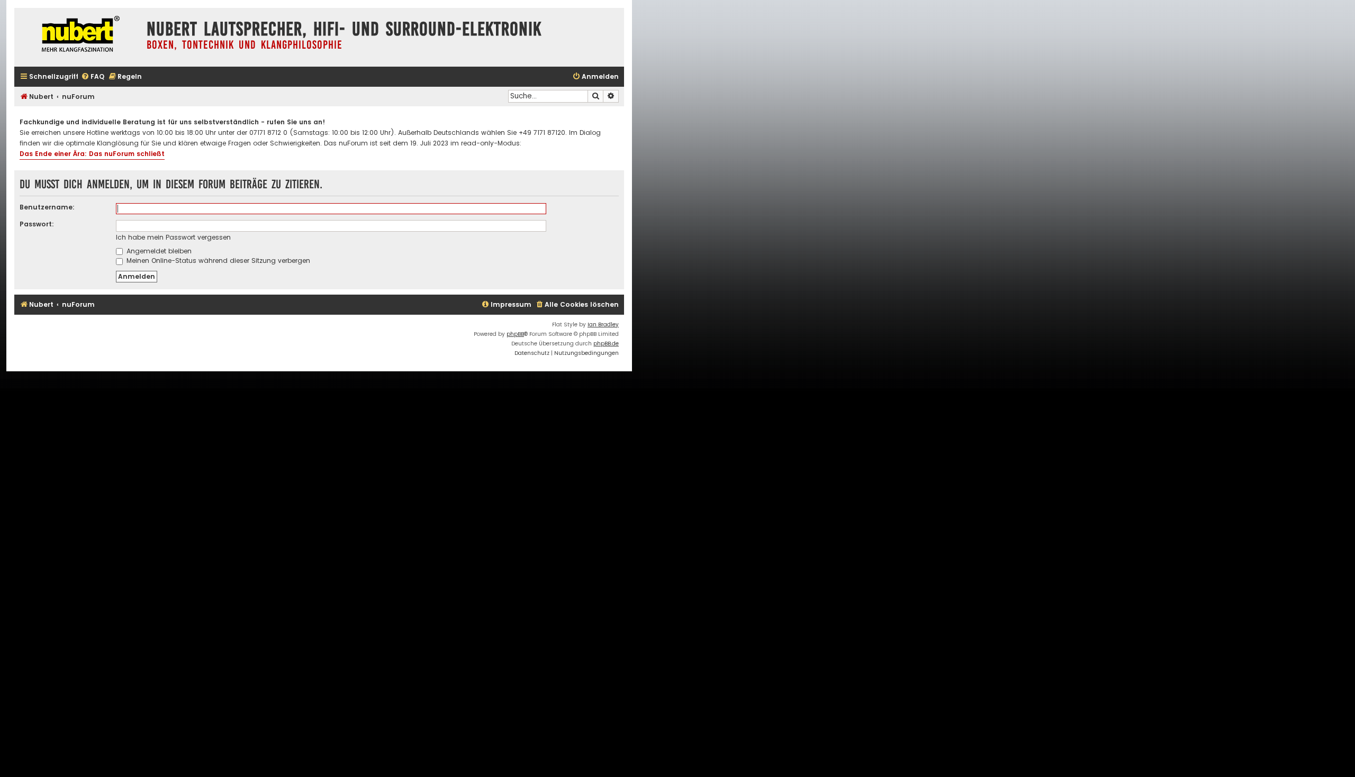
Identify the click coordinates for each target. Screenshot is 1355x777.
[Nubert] (78, 35)
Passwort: (37, 224)
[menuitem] (92, 77)
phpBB (515, 334)
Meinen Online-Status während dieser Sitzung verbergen (217, 260)
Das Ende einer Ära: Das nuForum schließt (92, 153)
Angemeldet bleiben (158, 250)
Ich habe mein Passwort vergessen (173, 237)
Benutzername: (47, 207)
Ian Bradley (603, 324)
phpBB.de (606, 344)
